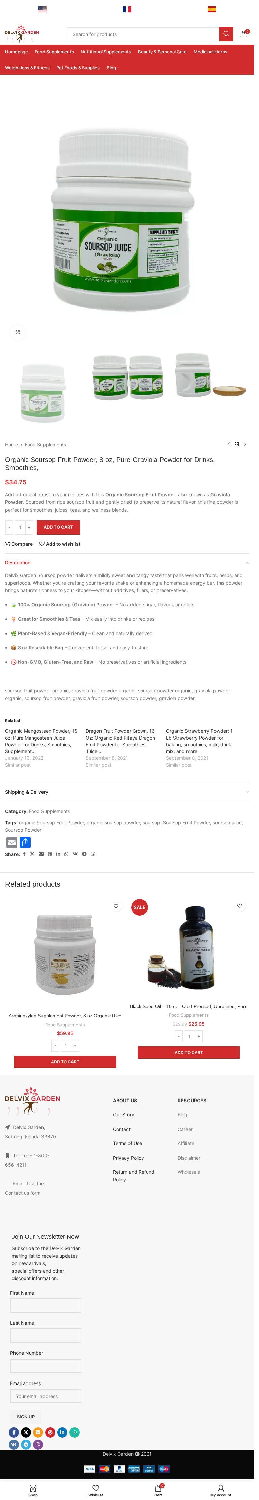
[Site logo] (22, 33)
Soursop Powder (23, 830)
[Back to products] (237, 445)
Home (11, 444)
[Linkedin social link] (58, 854)
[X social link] (32, 854)
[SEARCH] (226, 34)
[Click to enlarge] (17, 332)
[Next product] (245, 445)
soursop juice (227, 822)
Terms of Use (127, 1143)
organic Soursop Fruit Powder (51, 822)
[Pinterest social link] (50, 854)
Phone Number (26, 1353)
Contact (122, 1129)
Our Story (123, 1114)
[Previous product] (229, 445)
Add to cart (58, 527)
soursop (151, 822)
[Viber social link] (93, 854)
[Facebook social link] (24, 854)
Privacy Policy (128, 1158)
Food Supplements (45, 444)
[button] (65, 1062)
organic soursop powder (113, 822)
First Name (22, 1293)
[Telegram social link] (84, 854)
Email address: (26, 1383)
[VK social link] (75, 854)
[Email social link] (41, 854)
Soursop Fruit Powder (186, 822)
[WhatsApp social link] (66, 854)
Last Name (22, 1323)
